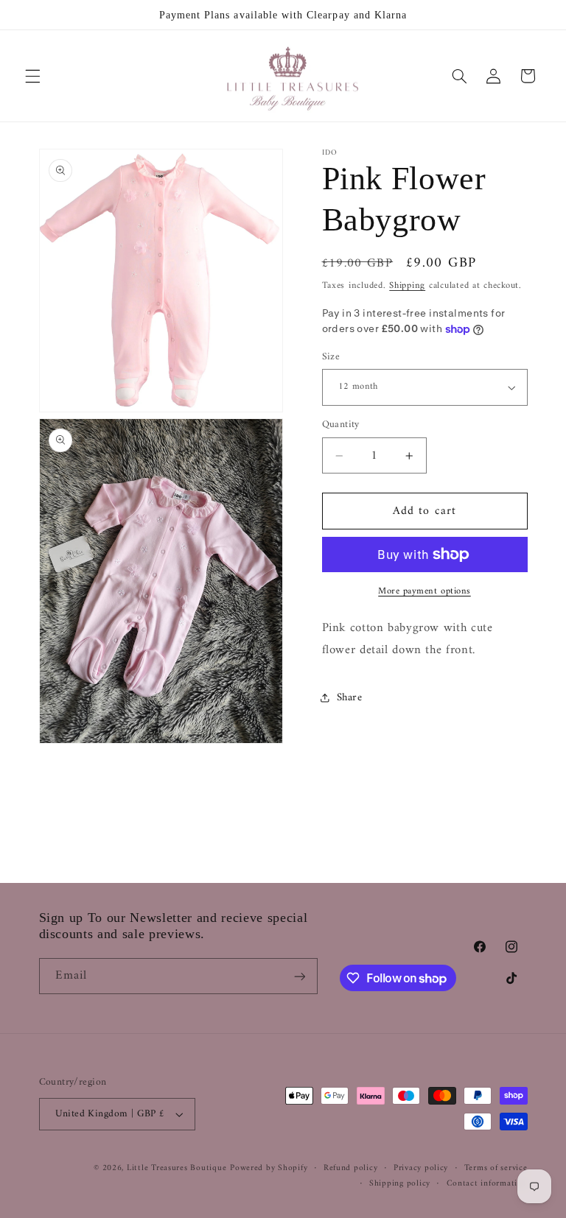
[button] (32, 76)
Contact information (487, 1184)
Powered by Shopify (268, 1168)
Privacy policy (421, 1168)
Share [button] (350, 697)
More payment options (424, 592)
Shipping (407, 286)
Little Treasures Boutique (176, 1168)
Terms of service (496, 1168)
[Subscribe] (299, 976)
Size (331, 357)
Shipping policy (399, 1184)
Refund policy (351, 1168)
